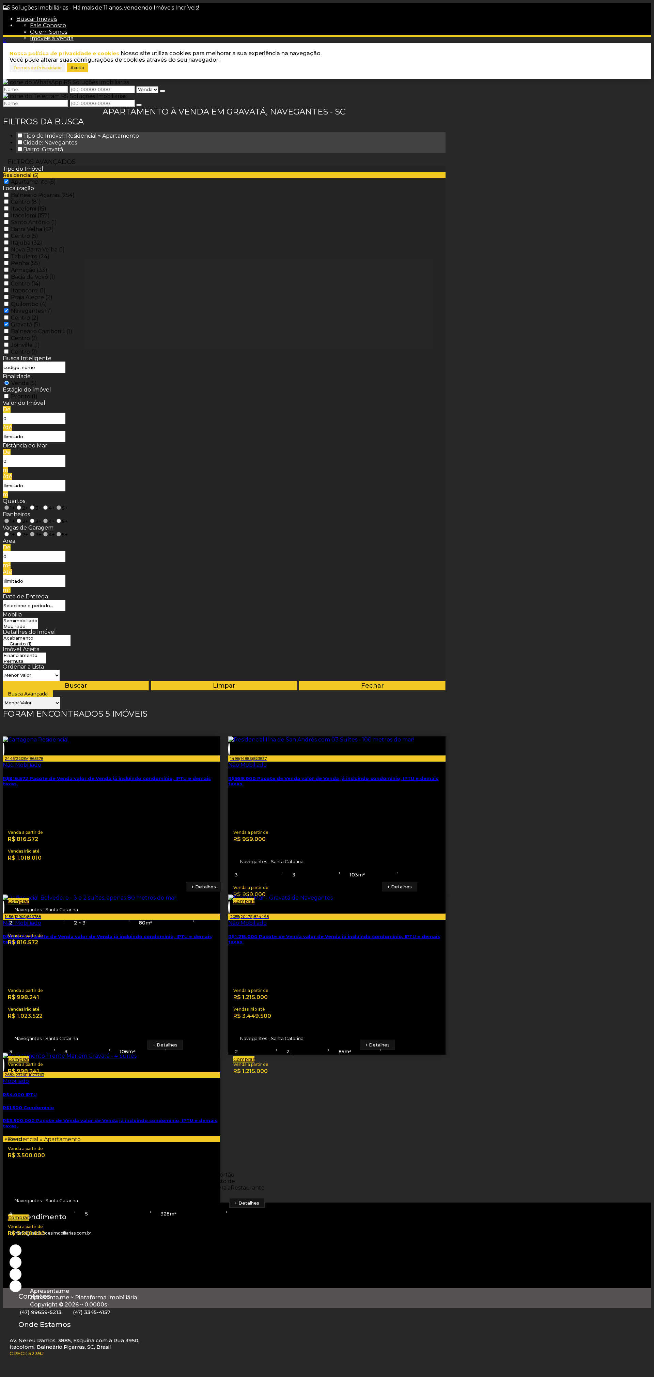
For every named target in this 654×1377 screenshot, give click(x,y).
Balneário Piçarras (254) (43, 195)
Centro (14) (26, 283)
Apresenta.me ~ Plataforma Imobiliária (83, 1297)
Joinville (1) (25, 345)
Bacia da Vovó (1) (33, 277)
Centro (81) (26, 202)
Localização (18, 188)
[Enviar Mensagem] (139, 105)
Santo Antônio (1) (34, 222)
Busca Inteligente (27, 358)
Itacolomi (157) (30, 215)
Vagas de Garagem (28, 527)
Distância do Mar (25, 445)
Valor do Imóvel (24, 403)
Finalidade (17, 376)
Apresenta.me (49, 1291)
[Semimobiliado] (20, 621)
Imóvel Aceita (21, 649)
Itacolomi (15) (28, 208)
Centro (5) (24, 236)
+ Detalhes (203, 886)
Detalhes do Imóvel (29, 632)
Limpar (224, 685)
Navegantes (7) (31, 311)
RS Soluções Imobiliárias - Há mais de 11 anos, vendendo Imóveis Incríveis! (101, 7)
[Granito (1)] (37, 644)
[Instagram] (15, 1250)
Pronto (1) (24, 396)
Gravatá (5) (25, 324)
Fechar (372, 685)
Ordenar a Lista (23, 666)
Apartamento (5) (33, 182)
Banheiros (16, 514)
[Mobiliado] (20, 626)
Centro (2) (24, 318)
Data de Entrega (25, 596)
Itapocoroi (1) (28, 290)
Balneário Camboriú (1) (41, 331)
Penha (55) (25, 263)
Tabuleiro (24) (30, 256)
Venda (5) (24, 383)
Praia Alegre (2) (31, 297)
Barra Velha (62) (32, 229)
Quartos (14, 501)
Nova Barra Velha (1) (38, 249)
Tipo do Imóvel (23, 169)
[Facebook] (15, 1274)
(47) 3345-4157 (91, 1312)
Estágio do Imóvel (27, 389)
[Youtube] (15, 1262)
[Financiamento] (24, 655)
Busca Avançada (28, 694)
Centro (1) (24, 338)
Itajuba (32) (26, 243)
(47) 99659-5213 (40, 1312)
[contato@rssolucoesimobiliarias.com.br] (15, 1286)
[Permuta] (24, 661)
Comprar (18, 901)
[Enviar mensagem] (162, 91)
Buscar (76, 685)
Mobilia (12, 614)
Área (9, 541)
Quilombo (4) (29, 304)
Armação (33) (29, 270)
